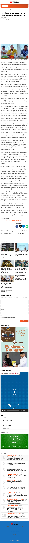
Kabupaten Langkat (7, 420)
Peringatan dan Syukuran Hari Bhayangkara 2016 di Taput (14, 482)
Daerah (8, 455)
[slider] (13, 410)
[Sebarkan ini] (16, 226)
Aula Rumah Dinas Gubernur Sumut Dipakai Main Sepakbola (16, 464)
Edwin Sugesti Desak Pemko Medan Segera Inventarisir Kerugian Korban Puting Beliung (20, 277)
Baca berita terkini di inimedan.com (14, 220)
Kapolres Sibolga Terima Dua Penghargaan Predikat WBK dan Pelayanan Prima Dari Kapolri (15, 458)
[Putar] (2, 410)
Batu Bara (9, 505)
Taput (16, 480)
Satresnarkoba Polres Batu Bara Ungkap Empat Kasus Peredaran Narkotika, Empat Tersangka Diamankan (15, 509)
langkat (5, 423)
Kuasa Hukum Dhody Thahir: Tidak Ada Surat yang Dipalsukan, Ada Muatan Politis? (6, 270)
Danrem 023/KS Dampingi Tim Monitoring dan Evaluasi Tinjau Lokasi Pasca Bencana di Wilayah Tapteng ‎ (16, 471)
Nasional (9, 492)
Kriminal (17, 505)
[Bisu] (24, 410)
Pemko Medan (6, 428)
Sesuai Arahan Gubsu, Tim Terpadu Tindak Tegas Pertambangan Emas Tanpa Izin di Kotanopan (16, 516)
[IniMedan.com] (14, 2)
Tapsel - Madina (18, 513)
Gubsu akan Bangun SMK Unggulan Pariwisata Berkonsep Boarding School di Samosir (17, 495)
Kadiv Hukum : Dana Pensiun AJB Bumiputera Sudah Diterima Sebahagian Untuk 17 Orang (6, 254)
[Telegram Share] (23, 226)
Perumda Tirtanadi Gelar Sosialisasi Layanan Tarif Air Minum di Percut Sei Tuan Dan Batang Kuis (21, 270)
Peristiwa (16, 462)
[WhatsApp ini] (27, 226)
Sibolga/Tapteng (14, 455)
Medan (12, 462)
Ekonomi (9, 486)
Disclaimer (14, 529)
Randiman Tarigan (7, 425)
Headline (9, 462)
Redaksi (7, 526)
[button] (14, 392)
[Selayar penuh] (26, 410)
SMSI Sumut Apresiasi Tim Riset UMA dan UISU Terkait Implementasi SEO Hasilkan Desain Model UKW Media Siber (21, 254)
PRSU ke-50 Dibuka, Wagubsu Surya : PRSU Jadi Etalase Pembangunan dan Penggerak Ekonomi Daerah (16, 502)
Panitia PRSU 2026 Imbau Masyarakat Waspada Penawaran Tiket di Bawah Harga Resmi (16, 489)
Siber (21, 526)
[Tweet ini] (20, 226)
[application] (14, 392)
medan (4, 417)
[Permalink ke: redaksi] (2, 18)
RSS (15, 534)
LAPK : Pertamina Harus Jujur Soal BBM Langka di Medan (16, 476)
